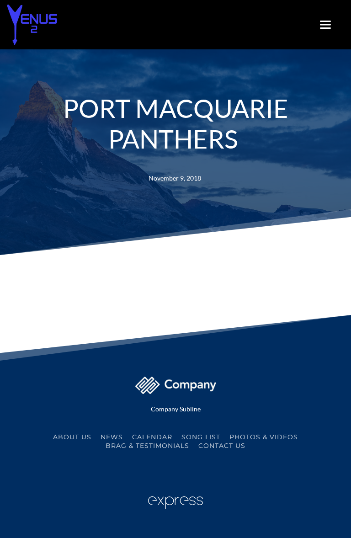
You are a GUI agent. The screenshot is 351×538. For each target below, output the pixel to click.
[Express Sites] (175, 506)
